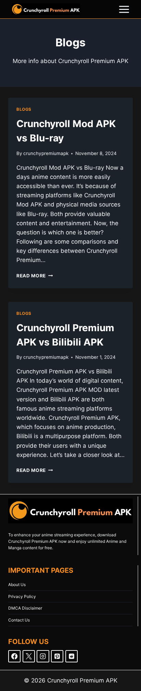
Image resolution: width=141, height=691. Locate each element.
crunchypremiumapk (45, 153)
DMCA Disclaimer (25, 608)
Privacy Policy (22, 596)
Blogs (23, 109)
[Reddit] (71, 656)
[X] (29, 656)
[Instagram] (43, 656)
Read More (34, 275)
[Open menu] (124, 9)
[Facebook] (14, 656)
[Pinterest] (57, 656)
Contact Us (19, 620)
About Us (17, 584)
